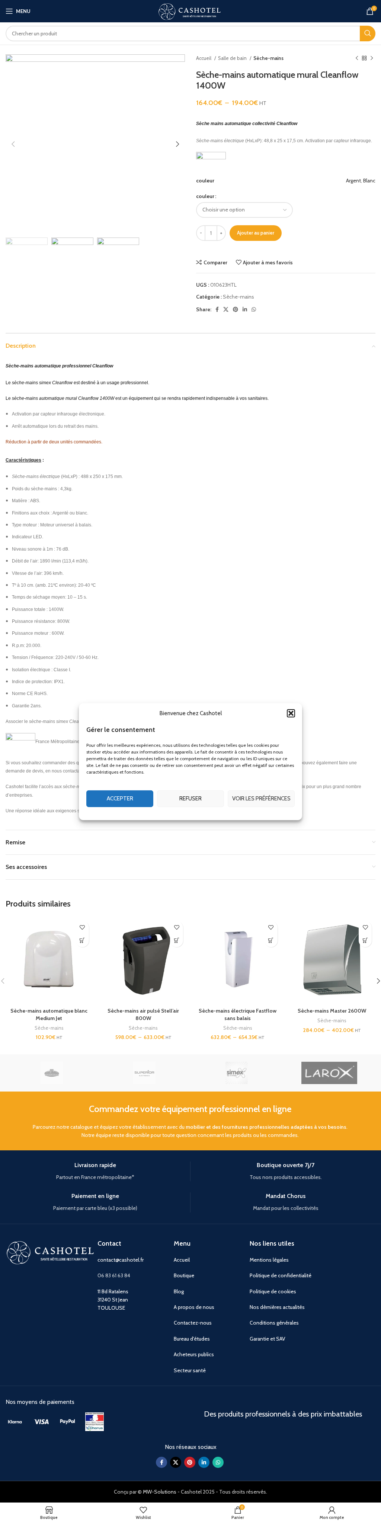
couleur (205, 196)
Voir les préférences (261, 798)
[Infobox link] (95, 1171)
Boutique (184, 1275)
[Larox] (329, 1073)
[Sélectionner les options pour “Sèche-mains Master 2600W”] (365, 940)
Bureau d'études (192, 1338)
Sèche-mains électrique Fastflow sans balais (237, 1014)
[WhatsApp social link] (253, 309)
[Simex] (236, 1073)
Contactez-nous (193, 1322)
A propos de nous (194, 1307)
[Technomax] (52, 1073)
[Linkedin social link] (244, 309)
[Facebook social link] (217, 309)
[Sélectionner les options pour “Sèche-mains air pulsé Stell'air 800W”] (176, 940)
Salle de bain (233, 58)
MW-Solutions (159, 1491)
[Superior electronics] (144, 1073)
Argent (353, 180)
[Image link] (15, 1421)
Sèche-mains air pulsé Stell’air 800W (143, 1014)
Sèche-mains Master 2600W (332, 1010)
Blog (179, 1291)
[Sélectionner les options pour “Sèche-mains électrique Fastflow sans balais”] (271, 940)
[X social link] (226, 309)
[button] (291, 713)
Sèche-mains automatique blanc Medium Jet (48, 1014)
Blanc (369, 180)
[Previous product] (357, 58)
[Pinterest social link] (235, 309)
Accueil (204, 58)
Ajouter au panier (255, 233)
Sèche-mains (268, 58)
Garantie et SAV (267, 1338)
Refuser (190, 798)
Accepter (120, 798)
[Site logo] (190, 10)
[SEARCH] (367, 33)
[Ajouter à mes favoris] (82, 927)
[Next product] (371, 58)
